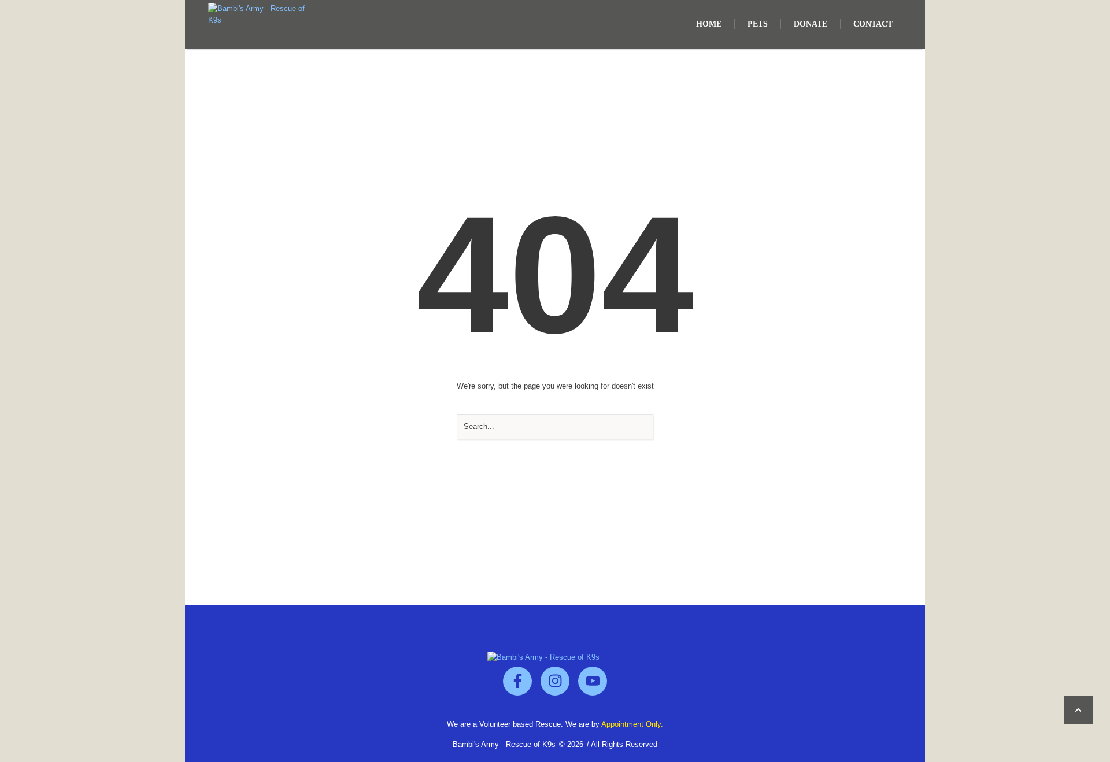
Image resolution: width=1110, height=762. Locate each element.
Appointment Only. (632, 724)
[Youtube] (592, 681)
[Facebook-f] (517, 681)
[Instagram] (555, 681)
